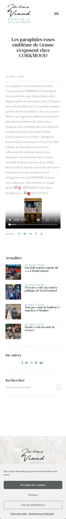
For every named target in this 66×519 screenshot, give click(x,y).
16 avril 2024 (15, 77)
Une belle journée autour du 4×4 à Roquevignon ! (41, 269)
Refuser (33, 494)
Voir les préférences (33, 504)
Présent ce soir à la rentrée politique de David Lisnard (41, 289)
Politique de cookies (18, 513)
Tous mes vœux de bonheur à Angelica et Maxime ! (42, 309)
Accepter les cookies (33, 484)
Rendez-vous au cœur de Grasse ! (40, 329)
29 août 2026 (34, 285)
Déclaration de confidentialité (41, 513)
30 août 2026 (34, 265)
